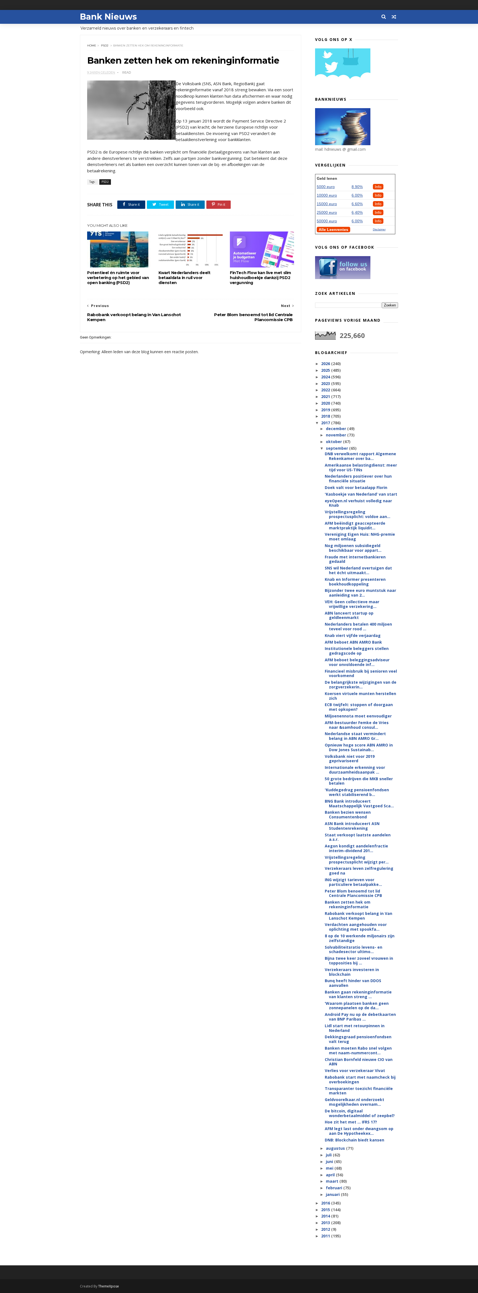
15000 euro (327, 204)
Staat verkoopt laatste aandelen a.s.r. (358, 837)
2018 (326, 416)
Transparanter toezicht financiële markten (359, 1091)
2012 (326, 1229)
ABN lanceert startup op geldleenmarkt (349, 615)
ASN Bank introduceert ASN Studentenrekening (352, 826)
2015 (326, 1209)
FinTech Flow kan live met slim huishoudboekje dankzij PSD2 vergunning (260, 277)
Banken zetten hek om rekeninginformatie (347, 904)
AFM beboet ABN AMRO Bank (353, 642)
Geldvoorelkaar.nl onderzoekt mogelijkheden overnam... (354, 1102)
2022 (326, 389)
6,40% (357, 212)
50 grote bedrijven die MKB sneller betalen (359, 781)
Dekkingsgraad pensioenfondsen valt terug (358, 1039)
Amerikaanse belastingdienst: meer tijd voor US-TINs (361, 467)
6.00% (357, 195)
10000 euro (327, 195)
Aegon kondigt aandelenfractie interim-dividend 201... (356, 848)
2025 (326, 370)
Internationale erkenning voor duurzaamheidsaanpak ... (355, 770)
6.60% (357, 204)
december (336, 428)
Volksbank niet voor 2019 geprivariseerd (350, 759)
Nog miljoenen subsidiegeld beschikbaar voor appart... (353, 548)
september (337, 448)
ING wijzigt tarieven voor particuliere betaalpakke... (353, 882)
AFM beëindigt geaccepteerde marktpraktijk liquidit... (355, 525)
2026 (326, 363)
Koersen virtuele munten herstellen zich (360, 696)
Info (378, 186)
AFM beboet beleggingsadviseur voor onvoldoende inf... (357, 662)
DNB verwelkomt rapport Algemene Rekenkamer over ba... (360, 456)
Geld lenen (327, 178)
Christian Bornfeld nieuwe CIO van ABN (359, 1062)
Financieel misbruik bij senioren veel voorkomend (361, 673)
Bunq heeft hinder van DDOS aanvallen (353, 983)
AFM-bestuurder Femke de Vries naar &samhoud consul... (357, 725)
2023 (326, 383)
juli (329, 1154)
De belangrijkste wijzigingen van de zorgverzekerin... (360, 685)
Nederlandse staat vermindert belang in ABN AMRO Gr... (355, 736)
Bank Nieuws (108, 17)
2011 (326, 1236)
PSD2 (104, 45)
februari (334, 1187)
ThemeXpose (108, 1286)
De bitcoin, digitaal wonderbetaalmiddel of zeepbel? (360, 1113)
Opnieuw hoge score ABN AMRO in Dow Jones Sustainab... (359, 747)
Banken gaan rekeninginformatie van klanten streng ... (358, 994)
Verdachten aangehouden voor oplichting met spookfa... (356, 927)
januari (333, 1194)
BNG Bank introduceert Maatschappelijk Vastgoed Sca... (359, 803)
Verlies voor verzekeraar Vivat (355, 1070)
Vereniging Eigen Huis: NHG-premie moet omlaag (360, 537)
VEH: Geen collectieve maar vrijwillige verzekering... (352, 604)
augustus (336, 1148)
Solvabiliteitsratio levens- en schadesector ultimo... (353, 949)
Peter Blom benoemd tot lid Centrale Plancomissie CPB (353, 893)
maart (332, 1181)
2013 (326, 1222)
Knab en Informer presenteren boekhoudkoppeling (355, 582)
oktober (334, 441)
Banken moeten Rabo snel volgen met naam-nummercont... (358, 1050)
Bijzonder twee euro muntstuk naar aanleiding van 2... (360, 593)
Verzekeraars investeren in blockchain (352, 972)
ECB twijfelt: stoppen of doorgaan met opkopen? (359, 707)
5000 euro (326, 186)
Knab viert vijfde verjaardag (353, 635)
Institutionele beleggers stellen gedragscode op (357, 651)
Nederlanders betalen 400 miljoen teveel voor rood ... (358, 626)
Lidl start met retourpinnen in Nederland (355, 1028)
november (336, 435)
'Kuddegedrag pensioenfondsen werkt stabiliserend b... (357, 792)
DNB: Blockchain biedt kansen (354, 1140)
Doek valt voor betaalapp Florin (356, 487)
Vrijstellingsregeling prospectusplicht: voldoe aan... (357, 514)
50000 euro (327, 221)
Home (91, 45)
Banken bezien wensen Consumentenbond (348, 814)
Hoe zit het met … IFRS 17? (351, 1122)
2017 (326, 422)
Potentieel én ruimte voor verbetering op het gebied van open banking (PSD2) (118, 277)
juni (330, 1161)
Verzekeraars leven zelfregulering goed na (359, 871)
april (331, 1174)
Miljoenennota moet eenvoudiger (358, 716)
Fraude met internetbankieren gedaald (355, 559)
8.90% (357, 186)
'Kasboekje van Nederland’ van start (361, 494)
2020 (326, 403)
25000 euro (327, 212)
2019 (326, 409)
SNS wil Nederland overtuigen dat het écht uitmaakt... (358, 570)
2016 (326, 1203)
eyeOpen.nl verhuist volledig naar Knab (358, 503)
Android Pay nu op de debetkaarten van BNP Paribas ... (360, 1017)
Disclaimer (379, 229)
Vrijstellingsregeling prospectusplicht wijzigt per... (357, 860)
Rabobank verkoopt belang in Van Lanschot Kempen (358, 916)
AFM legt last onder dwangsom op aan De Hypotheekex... (359, 1131)
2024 (326, 376)
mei (330, 1168)
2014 (326, 1216)
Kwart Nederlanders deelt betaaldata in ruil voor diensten (184, 277)
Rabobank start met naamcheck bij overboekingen (360, 1079)
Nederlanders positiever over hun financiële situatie (358, 478)
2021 (326, 396)
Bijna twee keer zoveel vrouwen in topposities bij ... (359, 961)
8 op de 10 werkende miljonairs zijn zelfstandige (359, 938)
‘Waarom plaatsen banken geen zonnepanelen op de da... (357, 1006)
